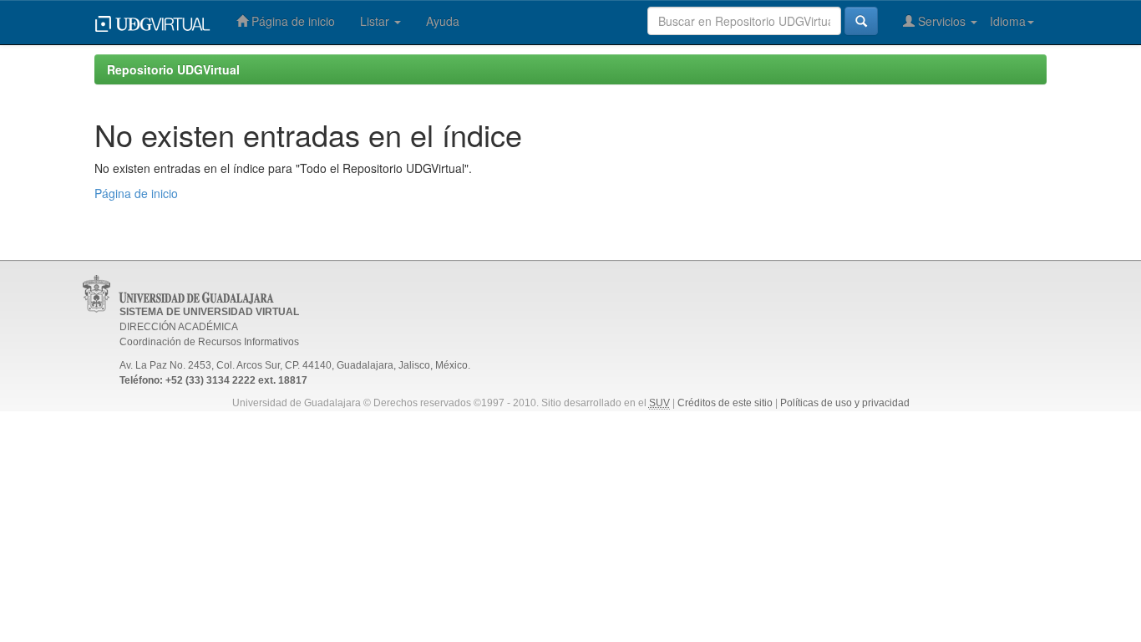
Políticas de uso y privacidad (845, 403)
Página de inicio (291, 21)
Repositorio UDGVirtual (173, 69)
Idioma (1008, 21)
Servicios (942, 21)
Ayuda (442, 21)
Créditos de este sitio (725, 403)
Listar (376, 21)
